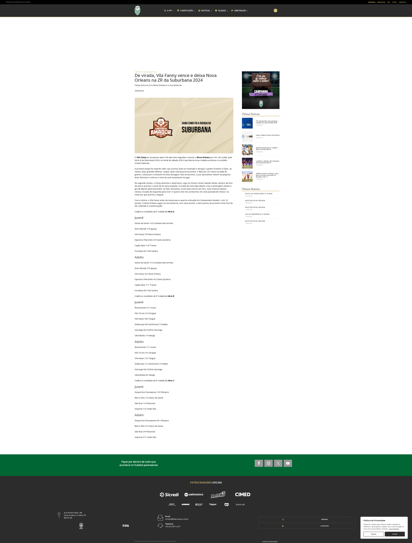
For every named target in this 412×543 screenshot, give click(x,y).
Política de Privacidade (269, 541)
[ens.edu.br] (240, 504)
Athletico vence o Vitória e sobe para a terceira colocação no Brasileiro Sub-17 (267, 175)
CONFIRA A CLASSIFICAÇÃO (150, 206)
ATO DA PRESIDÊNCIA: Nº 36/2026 (257, 214)
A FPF (169, 10)
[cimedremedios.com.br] (243, 494)
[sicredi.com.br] (169, 494)
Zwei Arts (174, 541)
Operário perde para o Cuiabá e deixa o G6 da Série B (267, 148)
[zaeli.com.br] (226, 504)
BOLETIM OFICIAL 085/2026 (255, 200)
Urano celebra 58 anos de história (267, 135)
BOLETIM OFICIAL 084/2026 (255, 207)
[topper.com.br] (213, 504)
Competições (186, 10)
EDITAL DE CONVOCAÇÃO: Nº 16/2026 (258, 193)
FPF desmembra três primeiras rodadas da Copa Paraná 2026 (266, 122)
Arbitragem (240, 10)
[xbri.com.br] (185, 504)
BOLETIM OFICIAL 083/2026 (255, 221)
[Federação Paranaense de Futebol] (137, 10)
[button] (81, 525)
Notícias (205, 10)
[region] (384, 528)
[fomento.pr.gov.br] (199, 504)
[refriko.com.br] (218, 494)
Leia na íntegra (394, 529)
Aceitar (394, 534)
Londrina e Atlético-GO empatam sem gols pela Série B (267, 162)
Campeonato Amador (142, 72)
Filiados (222, 10)
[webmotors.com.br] (194, 494)
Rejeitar (373, 534)
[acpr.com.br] (171, 504)
